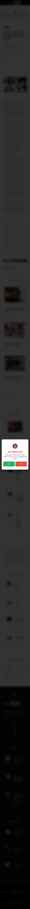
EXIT (21, 464)
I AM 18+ (9, 464)
